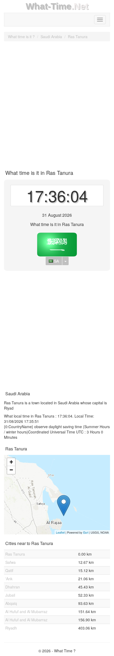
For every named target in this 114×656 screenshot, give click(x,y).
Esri (85, 532)
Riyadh (11, 628)
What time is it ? (21, 36)
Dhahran (12, 586)
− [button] (11, 470)
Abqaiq (11, 603)
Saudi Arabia (51, 36)
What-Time (48, 6)
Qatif (9, 570)
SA (56, 261)
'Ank (8, 578)
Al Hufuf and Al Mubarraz (26, 611)
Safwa (10, 562)
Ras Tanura (77, 36)
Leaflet (60, 532)
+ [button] (11, 462)
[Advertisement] (57, 104)
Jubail (10, 595)
